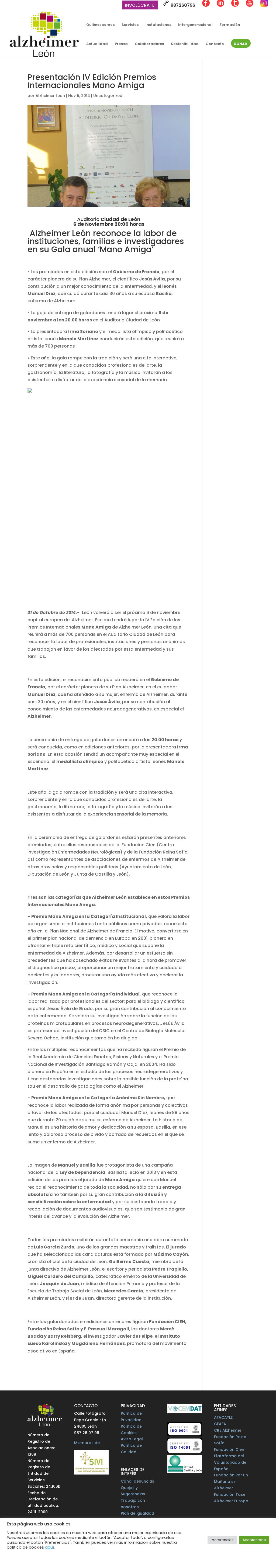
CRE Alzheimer (228, 1430)
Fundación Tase (229, 1494)
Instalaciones (158, 25)
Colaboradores (149, 44)
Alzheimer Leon (50, 95)
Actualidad (97, 44)
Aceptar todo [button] (254, 1539)
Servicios (130, 25)
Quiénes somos (100, 25)
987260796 (182, 5)
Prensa (121, 44)
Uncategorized (107, 95)
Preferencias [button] (222, 1539)
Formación (230, 25)
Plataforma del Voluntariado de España (230, 1462)
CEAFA (220, 1424)
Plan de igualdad (137, 1513)
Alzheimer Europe (231, 1501)
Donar (240, 44)
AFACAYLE (223, 1417)
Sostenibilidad (185, 44)
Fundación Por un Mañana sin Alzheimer (231, 1481)
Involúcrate (139, 5)
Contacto (215, 44)
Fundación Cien (229, 1449)
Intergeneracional (195, 25)
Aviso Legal (132, 1439)
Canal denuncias (137, 1481)
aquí (49, 1547)
